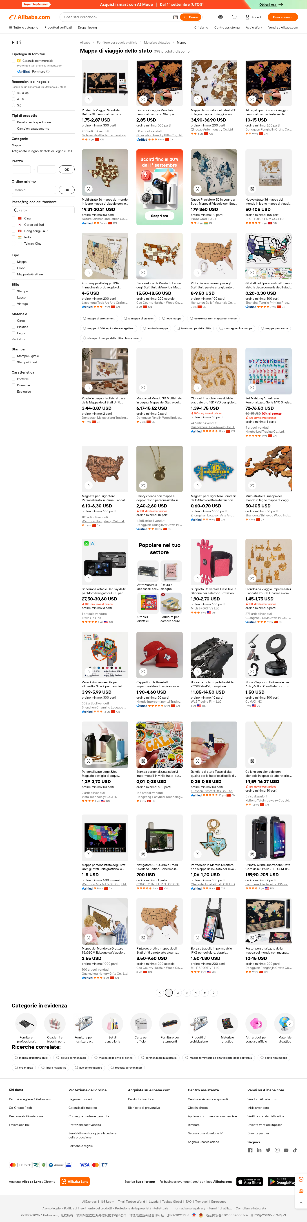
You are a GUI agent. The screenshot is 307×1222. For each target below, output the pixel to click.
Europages (218, 1201)
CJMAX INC (253, 701)
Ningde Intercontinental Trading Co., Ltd (159, 701)
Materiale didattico (157, 42)
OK (67, 169)
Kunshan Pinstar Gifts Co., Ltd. (212, 791)
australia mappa (157, 328)
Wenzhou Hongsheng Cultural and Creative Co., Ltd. (105, 521)
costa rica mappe (276, 1057)
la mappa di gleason (141, 318)
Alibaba (85, 42)
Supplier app (145, 1181)
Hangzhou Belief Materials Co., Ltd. (214, 302)
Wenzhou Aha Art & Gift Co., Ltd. (104, 884)
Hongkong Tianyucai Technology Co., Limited (159, 797)
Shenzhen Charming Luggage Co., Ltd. (105, 707)
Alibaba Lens (31, 1181)
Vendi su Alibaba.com (262, 1099)
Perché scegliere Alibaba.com (30, 1099)
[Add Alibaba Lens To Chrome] (75, 1181)
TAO (188, 1201)
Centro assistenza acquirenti (208, 1099)
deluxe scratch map (73, 1057)
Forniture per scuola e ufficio (117, 42)
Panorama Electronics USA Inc (266, 884)
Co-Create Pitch (20, 1107)
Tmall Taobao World (131, 1201)
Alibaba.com (222, 1181)
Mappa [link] (181, 42)
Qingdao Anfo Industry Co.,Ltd (212, 129)
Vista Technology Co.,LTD (99, 797)
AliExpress (89, 1201)
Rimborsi (194, 1125)
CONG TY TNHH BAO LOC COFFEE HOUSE (159, 884)
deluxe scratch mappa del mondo (215, 318)
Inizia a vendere (258, 1107)
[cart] (235, 18)
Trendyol (201, 1201)
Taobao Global (172, 1201)
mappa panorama (276, 328)
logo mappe (174, 318)
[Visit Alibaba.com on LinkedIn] (259, 1150)
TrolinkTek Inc (91, 618)
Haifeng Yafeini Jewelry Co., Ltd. (267, 800)
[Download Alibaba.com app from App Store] (249, 1181)
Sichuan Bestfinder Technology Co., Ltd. (105, 135)
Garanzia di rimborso (83, 1107)
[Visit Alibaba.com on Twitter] (268, 1150)
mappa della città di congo (116, 1057)
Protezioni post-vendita (85, 1125)
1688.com (107, 1201)
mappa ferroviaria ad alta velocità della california (221, 1057)
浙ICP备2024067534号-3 (268, 1215)
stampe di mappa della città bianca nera (113, 338)
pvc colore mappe (90, 1067)
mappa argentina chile (33, 1057)
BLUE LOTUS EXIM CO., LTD (264, 219)
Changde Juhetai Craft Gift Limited (214, 884)
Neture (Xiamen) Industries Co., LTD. (105, 219)
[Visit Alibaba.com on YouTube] (286, 1150)
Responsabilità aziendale (26, 1116)
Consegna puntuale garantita (89, 1116)
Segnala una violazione (203, 1142)
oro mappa (26, 1067)
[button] (175, 17)
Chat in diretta (198, 1107)
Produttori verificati (141, 1099)
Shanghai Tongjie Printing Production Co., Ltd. (268, 302)
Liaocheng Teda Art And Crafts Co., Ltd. (105, 302)
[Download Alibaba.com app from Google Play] (283, 1181)
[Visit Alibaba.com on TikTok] (295, 1150)
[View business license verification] (194, 1215)
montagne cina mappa (238, 328)
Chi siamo (16, 1089)
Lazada (153, 1201)
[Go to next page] (214, 993)
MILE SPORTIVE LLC (205, 608)
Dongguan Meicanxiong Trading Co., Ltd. (105, 417)
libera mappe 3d (56, 1067)
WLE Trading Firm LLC (206, 701)
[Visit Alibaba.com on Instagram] (277, 1150)
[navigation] (43, 518)
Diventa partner (258, 1133)
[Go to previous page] (160, 993)
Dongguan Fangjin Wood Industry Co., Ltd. (159, 417)
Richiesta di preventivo (144, 1107)
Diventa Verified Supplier (264, 1125)
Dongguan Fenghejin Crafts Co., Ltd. (268, 129)
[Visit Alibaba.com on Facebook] (250, 1150)
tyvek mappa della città (196, 328)
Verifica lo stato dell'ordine (265, 1116)
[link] (301, 1179)
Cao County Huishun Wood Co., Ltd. (159, 302)
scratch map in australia (161, 1057)
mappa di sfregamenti (101, 318)
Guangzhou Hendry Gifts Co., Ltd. (159, 135)
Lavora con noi (19, 1125)
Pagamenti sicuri (80, 1099)
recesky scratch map (128, 1067)
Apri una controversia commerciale (212, 1116)
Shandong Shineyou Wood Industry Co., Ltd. (268, 515)
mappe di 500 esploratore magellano (110, 328)
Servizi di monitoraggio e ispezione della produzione (92, 1135)
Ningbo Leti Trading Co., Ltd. (265, 431)
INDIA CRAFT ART (203, 219)
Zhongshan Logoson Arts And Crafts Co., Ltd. (214, 515)
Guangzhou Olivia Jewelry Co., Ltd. (214, 427)
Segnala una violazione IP (205, 1133)
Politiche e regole (81, 1146)
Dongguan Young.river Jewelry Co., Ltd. (159, 525)
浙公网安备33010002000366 (227, 1215)
